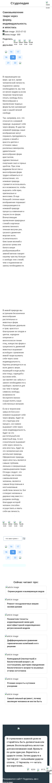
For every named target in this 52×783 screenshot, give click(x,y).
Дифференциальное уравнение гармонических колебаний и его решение (23, 643)
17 (18, 52)
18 (6, 57)
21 (8, 63)
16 (11, 52)
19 (13, 57)
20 (20, 57)
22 (15, 63)
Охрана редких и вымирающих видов (26, 591)
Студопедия (20, 3)
